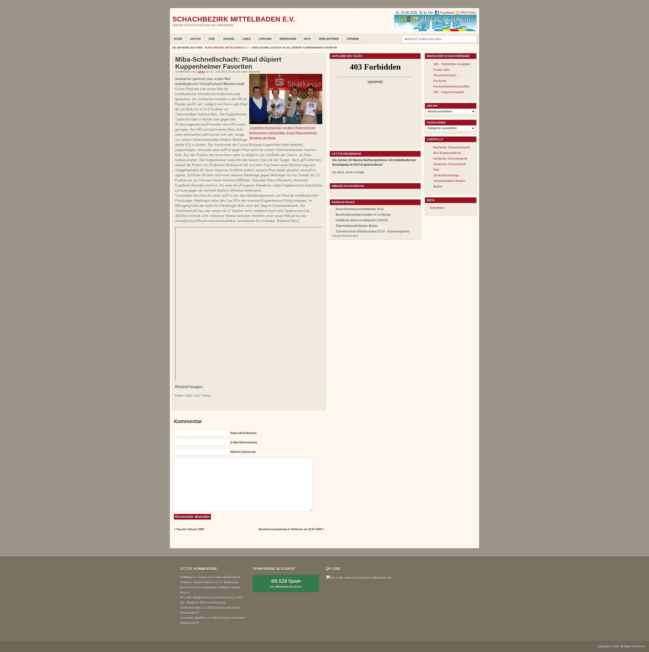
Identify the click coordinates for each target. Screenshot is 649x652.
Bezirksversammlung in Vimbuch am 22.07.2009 (290, 529)
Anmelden (437, 208)
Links (246, 38)
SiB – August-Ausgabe (448, 92)
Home (178, 38)
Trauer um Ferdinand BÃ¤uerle (218, 577)
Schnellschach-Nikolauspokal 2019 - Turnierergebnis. (373, 231)
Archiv (195, 38)
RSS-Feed (468, 12)
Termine (353, 38)
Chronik (265, 38)
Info (307, 38)
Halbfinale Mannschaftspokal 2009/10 (362, 220)
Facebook (446, 12)
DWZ (212, 38)
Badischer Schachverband (451, 147)
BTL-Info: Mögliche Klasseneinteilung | (206, 597)
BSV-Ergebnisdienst (447, 153)
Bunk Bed (352, 235)
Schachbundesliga (446, 175)
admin (201, 71)
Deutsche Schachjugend (450, 158)
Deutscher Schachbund (449, 164)
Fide (436, 170)
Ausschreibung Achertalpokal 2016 (360, 209)
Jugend (229, 38)
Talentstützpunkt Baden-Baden (357, 226)
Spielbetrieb (329, 38)
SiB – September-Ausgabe (451, 64)
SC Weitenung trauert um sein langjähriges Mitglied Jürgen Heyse (210, 587)
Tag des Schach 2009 (190, 529)
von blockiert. (285, 583)
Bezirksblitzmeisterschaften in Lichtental (363, 214)
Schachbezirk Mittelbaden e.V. (233, 19)
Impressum (288, 38)
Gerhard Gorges (191, 608)
